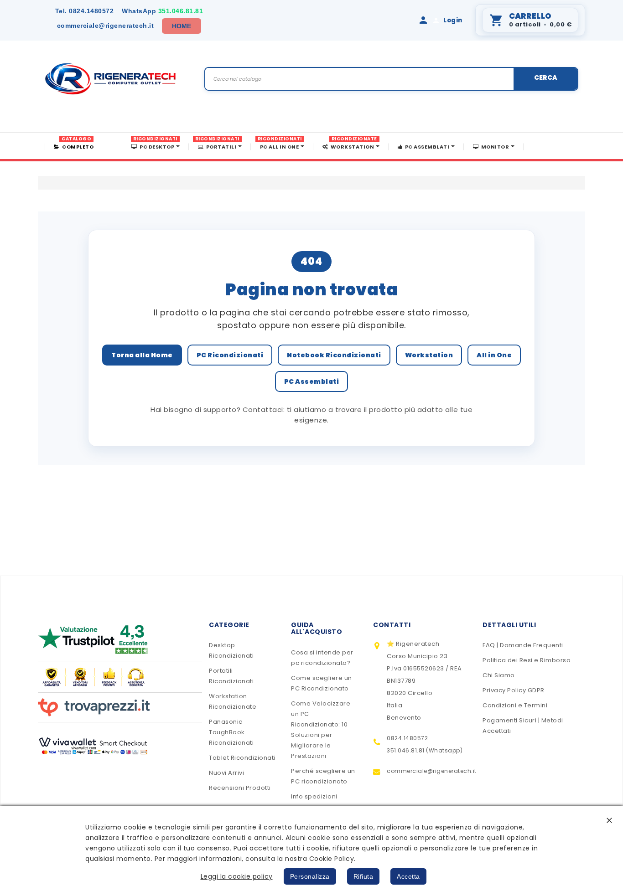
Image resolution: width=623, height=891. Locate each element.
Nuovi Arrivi (226, 772)
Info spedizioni (314, 796)
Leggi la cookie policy (237, 876)
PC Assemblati (311, 381)
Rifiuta (363, 876)
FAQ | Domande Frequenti (523, 645)
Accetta (408, 876)
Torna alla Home (142, 355)
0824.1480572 (84, 11)
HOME (182, 26)
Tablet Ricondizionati (242, 757)
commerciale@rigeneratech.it (105, 25)
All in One (494, 355)
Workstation (429, 355)
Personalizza (310, 876)
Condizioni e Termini (515, 705)
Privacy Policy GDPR (514, 690)
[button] (609, 820)
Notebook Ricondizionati (334, 355)
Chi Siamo (499, 675)
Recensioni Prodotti (240, 787)
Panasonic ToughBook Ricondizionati (231, 732)
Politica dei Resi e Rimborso (527, 660)
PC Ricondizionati (230, 355)
